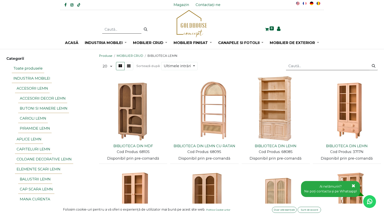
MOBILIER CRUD (130, 56)
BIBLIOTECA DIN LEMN (275, 146)
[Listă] (128, 66)
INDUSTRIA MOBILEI (31, 78)
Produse (105, 56)
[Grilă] (120, 66)
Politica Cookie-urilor (218, 209)
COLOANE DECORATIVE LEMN (44, 159)
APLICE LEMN (29, 139)
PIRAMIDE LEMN (35, 128)
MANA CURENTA (35, 199)
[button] (179, 66)
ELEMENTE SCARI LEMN (38, 169)
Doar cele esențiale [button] (284, 209)
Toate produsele (28, 68)
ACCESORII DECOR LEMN (43, 98)
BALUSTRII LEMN (35, 179)
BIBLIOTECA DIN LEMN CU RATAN (204, 146)
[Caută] (145, 30)
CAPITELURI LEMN (33, 149)
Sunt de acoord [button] (309, 209)
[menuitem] (181, 5)
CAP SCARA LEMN (36, 189)
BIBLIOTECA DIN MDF (133, 146)
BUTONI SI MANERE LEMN (43, 108)
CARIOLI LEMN (33, 118)
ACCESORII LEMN (32, 88)
